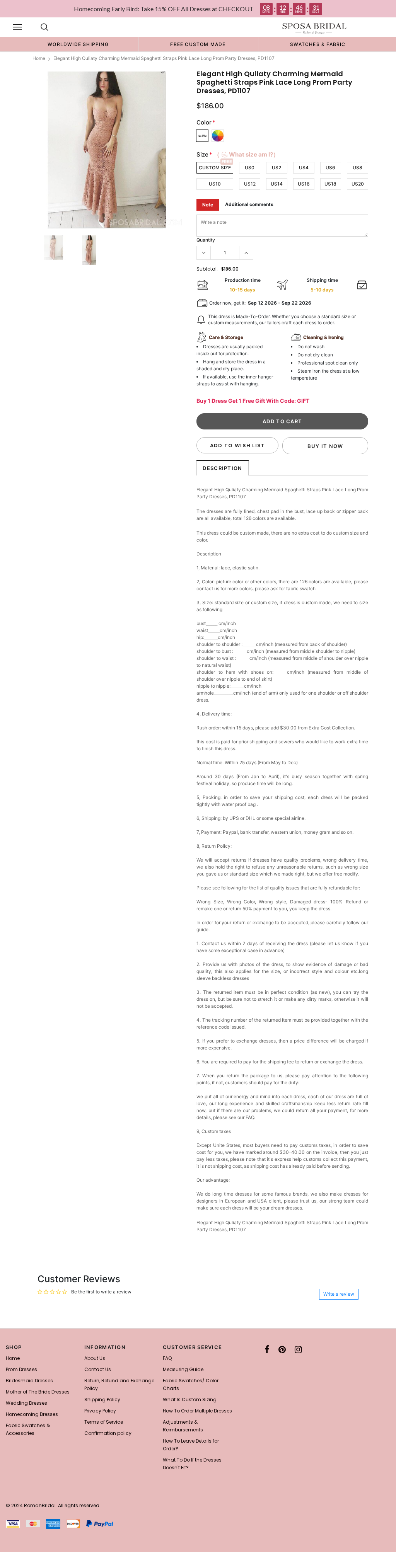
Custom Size (215, 167)
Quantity (205, 240)
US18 (330, 184)
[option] (78, 44)
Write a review (338, 1294)
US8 (357, 167)
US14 (277, 184)
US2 (276, 167)
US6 (330, 167)
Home (38, 58)
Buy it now (325, 446)
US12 (250, 184)
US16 (304, 184)
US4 (304, 167)
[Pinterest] (282, 1349)
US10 (215, 184)
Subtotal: (207, 269)
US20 (358, 184)
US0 (249, 167)
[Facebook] (267, 1349)
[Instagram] (298, 1349)
